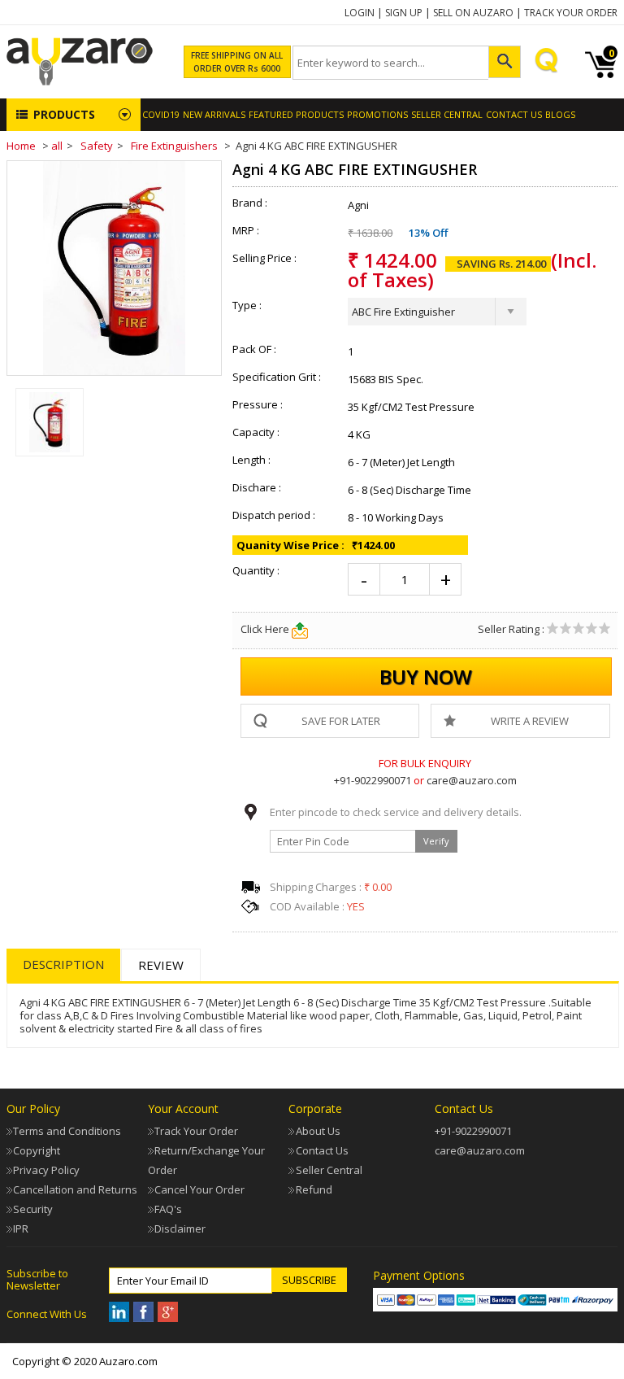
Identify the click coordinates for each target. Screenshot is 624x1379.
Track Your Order (571, 13)
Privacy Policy (46, 1170)
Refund (314, 1189)
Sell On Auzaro (473, 13)
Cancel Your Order (199, 1189)
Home (21, 145)
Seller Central (329, 1170)
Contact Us (514, 114)
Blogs (560, 114)
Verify (436, 841)
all (57, 145)
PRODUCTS (64, 114)
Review (161, 965)
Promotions (377, 114)
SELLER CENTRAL (447, 114)
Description (63, 964)
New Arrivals (214, 114)
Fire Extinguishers (174, 145)
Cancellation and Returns (75, 1189)
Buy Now (425, 676)
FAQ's (168, 1209)
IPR (20, 1228)
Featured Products (296, 114)
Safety (96, 145)
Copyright (36, 1150)
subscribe (309, 1279)
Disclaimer (180, 1228)
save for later (340, 721)
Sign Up (403, 13)
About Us (318, 1131)
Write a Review (530, 721)
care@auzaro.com (472, 780)
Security (33, 1209)
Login (359, 13)
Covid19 (161, 114)
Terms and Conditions (67, 1131)
